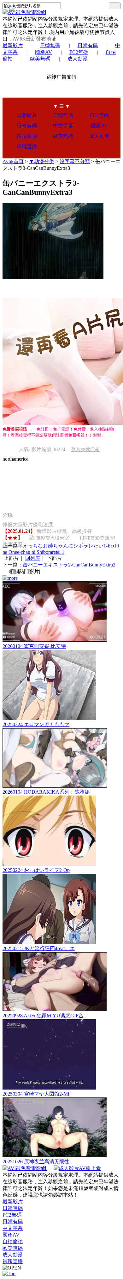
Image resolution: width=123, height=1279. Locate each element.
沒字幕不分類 (75, 161)
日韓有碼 (88, 45)
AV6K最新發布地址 (34, 39)
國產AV (43, 52)
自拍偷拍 (27, 136)
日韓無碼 (50, 45)
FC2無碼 (78, 52)
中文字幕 (63, 125)
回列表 (32, 558)
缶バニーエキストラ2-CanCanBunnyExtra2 (69, 564)
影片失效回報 (85, 449)
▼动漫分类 (41, 161)
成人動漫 (77, 58)
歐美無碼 (40, 58)
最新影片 (13, 45)
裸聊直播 (27, 146)
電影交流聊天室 (52, 537)
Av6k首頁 (13, 161)
